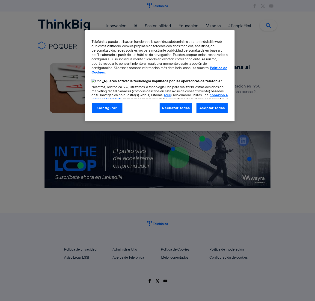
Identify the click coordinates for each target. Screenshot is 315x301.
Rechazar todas (176, 108)
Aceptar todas (212, 108)
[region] (160, 75)
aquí (167, 95)
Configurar (107, 108)
